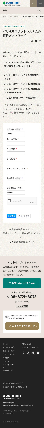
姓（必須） (12, 149)
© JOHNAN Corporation (10, 422)
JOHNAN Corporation (10, 411)
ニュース (6, 361)
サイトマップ (24, 411)
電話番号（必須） (14, 178)
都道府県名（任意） (15, 188)
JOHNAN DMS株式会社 (11, 383)
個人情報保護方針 (8, 413)
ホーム (5, 344)
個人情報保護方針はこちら (22, 242)
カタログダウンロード (30, 347)
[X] (32, 41)
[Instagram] (40, 41)
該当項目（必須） (14, 129)
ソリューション (8, 354)
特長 (5, 10)
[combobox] (16, 134)
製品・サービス (8, 351)
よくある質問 (22, 306)
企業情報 (6, 358)
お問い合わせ (27, 344)
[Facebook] (36, 41)
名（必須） (12, 159)
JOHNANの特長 (9, 347)
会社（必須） (13, 139)
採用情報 (6, 370)
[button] (11, 216)
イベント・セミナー (8, 366)
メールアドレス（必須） (17, 169)
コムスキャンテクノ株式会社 (13, 387)
